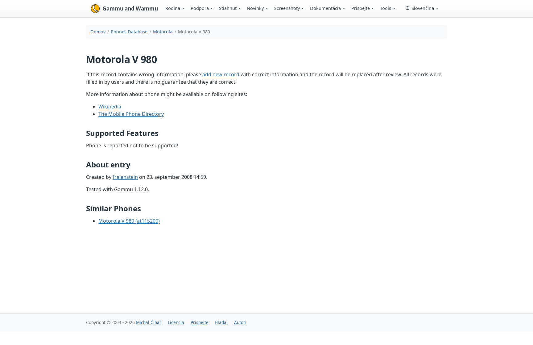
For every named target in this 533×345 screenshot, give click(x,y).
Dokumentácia (325, 8)
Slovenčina (422, 8)
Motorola (162, 32)
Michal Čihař (148, 322)
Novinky (255, 8)
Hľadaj (221, 322)
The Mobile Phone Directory (131, 114)
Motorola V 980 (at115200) (129, 220)
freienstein (125, 177)
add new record (220, 74)
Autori (240, 322)
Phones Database (129, 32)
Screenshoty (287, 8)
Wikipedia (109, 106)
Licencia (176, 322)
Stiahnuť (228, 8)
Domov (97, 32)
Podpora (200, 8)
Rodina (172, 8)
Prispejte (360, 8)
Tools (385, 8)
